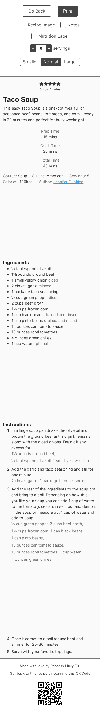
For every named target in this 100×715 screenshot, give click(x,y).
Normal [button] (50, 61)
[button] (41, 83)
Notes (73, 25)
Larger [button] (70, 61)
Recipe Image (41, 25)
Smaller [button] (30, 61)
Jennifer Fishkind (68, 181)
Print (67, 11)
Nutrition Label (54, 36)
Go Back (36, 11)
